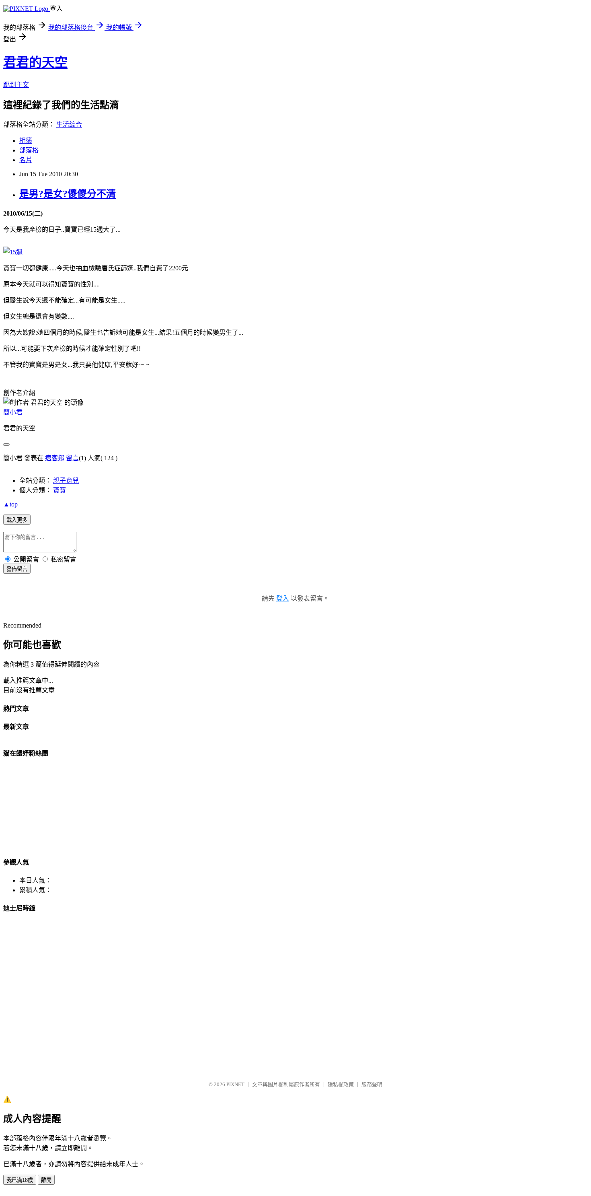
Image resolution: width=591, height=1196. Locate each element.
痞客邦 (54, 458)
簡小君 (13, 412)
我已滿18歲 (19, 1180)
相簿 (25, 140)
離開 (46, 1180)
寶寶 (59, 490)
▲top (10, 504)
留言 (72, 458)
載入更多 (16, 520)
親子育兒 (66, 480)
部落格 (29, 150)
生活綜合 (69, 124)
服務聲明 (371, 1084)
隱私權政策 (341, 1084)
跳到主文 (16, 84)
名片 (25, 159)
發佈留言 (16, 569)
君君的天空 (35, 62)
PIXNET (235, 1084)
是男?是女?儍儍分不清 (67, 194)
